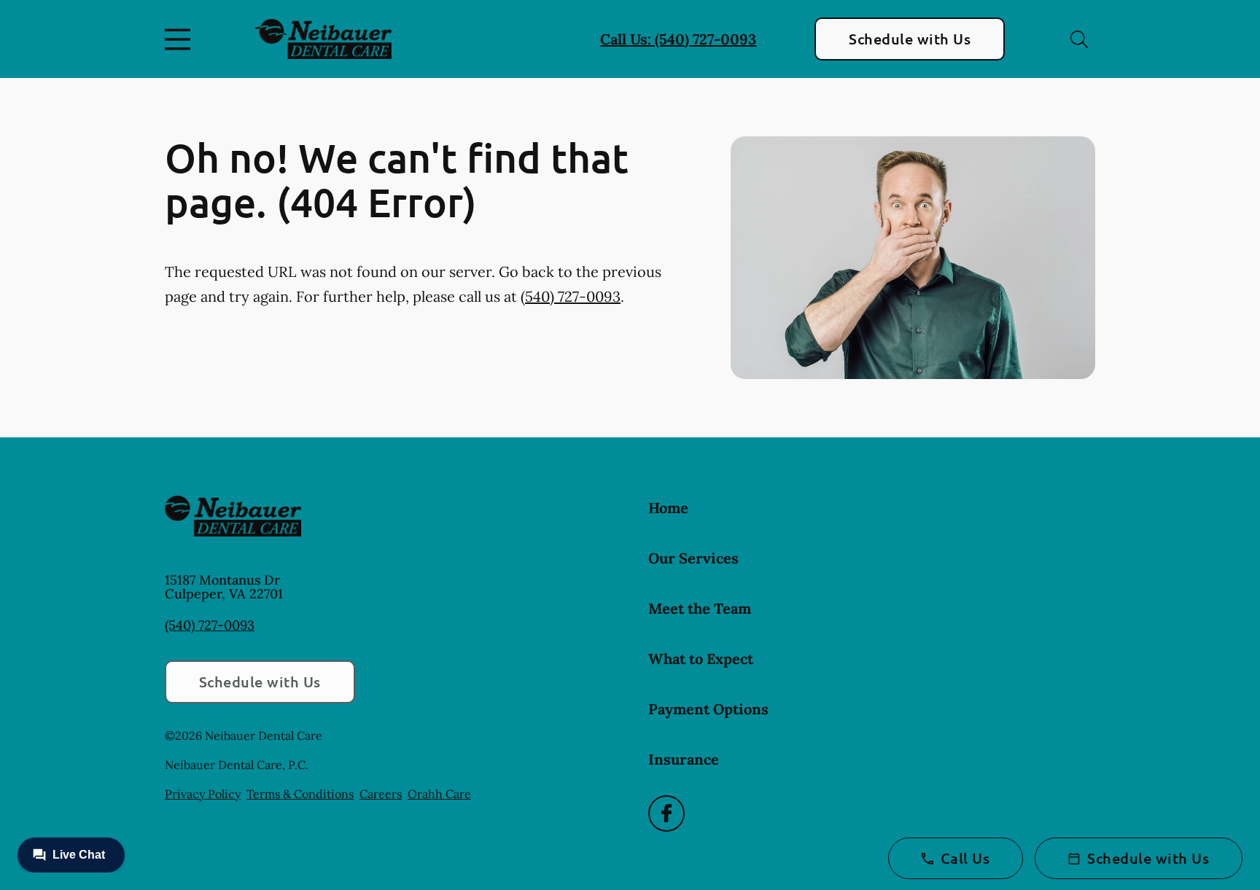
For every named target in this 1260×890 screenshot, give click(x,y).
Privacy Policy (203, 793)
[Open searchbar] (1079, 39)
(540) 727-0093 (571, 296)
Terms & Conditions (300, 793)
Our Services (693, 558)
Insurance (683, 759)
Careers (380, 793)
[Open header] (181, 39)
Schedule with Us (910, 38)
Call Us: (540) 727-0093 (678, 39)
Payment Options (708, 709)
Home (668, 508)
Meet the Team (699, 608)
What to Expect (700, 658)
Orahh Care (439, 793)
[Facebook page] (666, 813)
